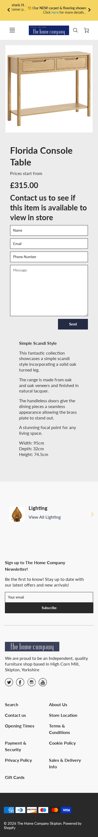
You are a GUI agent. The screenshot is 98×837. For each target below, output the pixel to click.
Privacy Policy (18, 760)
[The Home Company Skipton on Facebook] (20, 684)
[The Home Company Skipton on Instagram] (31, 684)
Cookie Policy (62, 742)
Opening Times (19, 725)
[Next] (92, 514)
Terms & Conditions (59, 729)
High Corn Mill (64, 663)
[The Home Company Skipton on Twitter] (9, 684)
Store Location (63, 715)
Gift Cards (14, 777)
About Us (58, 704)
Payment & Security (15, 746)
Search (11, 704)
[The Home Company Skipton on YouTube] (43, 684)
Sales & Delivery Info (65, 763)
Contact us (15, 715)
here (39, 12)
